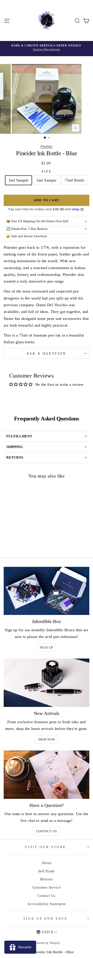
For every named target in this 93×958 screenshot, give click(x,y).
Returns (46, 879)
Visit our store (45, 847)
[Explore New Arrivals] (46, 48)
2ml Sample (19, 180)
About (46, 863)
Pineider (46, 146)
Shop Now (46, 739)
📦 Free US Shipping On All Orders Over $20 (37, 221)
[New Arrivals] (46, 683)
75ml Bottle (74, 180)
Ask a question (46, 353)
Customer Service (46, 887)
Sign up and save (45, 918)
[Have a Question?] (46, 774)
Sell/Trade (46, 871)
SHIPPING (14, 447)
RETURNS (14, 457)
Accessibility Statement (46, 904)
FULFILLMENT (19, 436)
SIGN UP (46, 647)
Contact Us (46, 831)
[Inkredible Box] (46, 591)
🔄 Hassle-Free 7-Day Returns (27, 229)
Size (46, 171)
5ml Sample (46, 180)
